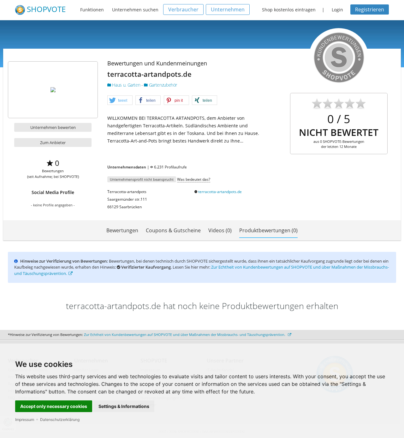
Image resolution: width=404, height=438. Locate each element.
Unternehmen (228, 9)
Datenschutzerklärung (60, 419)
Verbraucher (183, 9)
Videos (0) (220, 230)
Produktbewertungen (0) (268, 230)
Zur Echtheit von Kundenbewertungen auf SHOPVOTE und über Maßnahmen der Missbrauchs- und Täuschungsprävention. (185, 334)
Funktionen (92, 10)
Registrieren (369, 9)
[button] (120, 100)
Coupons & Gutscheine (173, 230)
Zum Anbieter (53, 142)
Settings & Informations (123, 406)
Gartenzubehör (162, 85)
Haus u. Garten (126, 85)
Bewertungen (122, 230)
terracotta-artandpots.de (220, 191)
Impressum (24, 419)
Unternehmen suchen (135, 10)
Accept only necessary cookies (53, 406)
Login (337, 10)
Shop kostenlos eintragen (289, 10)
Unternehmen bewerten (53, 127)
